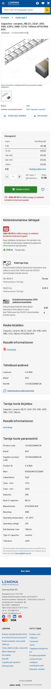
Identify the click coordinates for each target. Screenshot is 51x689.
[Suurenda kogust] (6, 176)
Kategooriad (7, 666)
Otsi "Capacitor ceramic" (36, 109)
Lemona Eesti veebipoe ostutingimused (36, 662)
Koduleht (5, 17)
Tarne (32, 645)
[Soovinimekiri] (43, 3)
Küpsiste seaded (36, 669)
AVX (28, 106)
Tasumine (33, 641)
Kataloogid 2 (21, 17)
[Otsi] (47, 10)
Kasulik (5, 658)
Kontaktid (6, 655)
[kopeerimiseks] (27, 33)
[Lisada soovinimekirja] (43, 189)
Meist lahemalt (8, 651)
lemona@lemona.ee (23, 553)
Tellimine (33, 638)
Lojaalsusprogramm (11, 662)
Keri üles (25, 571)
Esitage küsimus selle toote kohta (20, 391)
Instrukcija (11, 349)
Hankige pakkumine (37, 169)
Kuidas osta (34, 634)
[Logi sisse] (37, 3)
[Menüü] (3, 3)
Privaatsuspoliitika (37, 655)
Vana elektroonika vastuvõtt (15, 648)
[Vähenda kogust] (19, 176)
